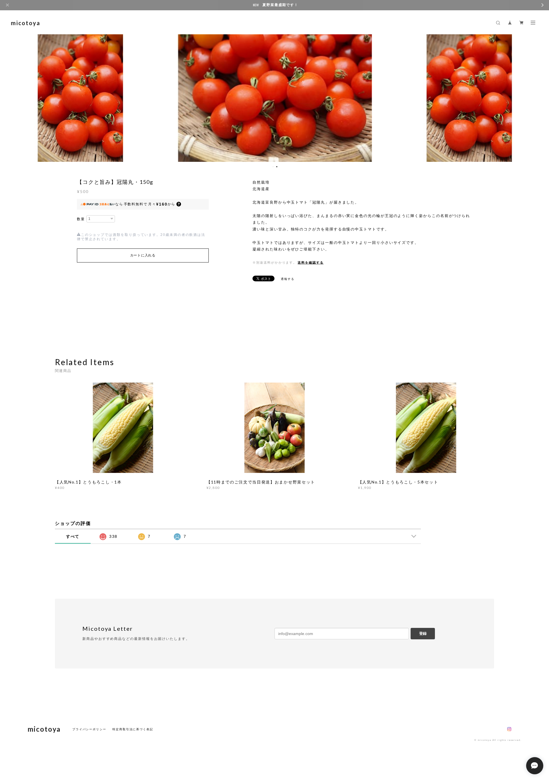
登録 (423, 633)
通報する (288, 278)
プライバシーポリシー (89, 729)
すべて (73, 536)
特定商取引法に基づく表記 (132, 729)
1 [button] (273, 166)
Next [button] (540, 97)
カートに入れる (143, 255)
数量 (81, 219)
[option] (275, 97)
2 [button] (276, 166)
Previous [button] (8, 97)
